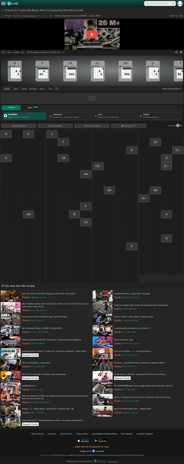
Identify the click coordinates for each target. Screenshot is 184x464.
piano (16, 89)
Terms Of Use (66, 434)
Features (52, 434)
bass (51, 89)
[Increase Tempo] (22, 52)
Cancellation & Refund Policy (104, 434)
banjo (42, 89)
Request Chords (30, 355)
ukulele (24, 89)
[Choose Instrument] (57, 89)
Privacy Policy (82, 434)
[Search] (173, 3)
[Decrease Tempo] (3, 52)
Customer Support (144, 434)
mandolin (33, 89)
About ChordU (37, 434)
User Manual (126, 434)
